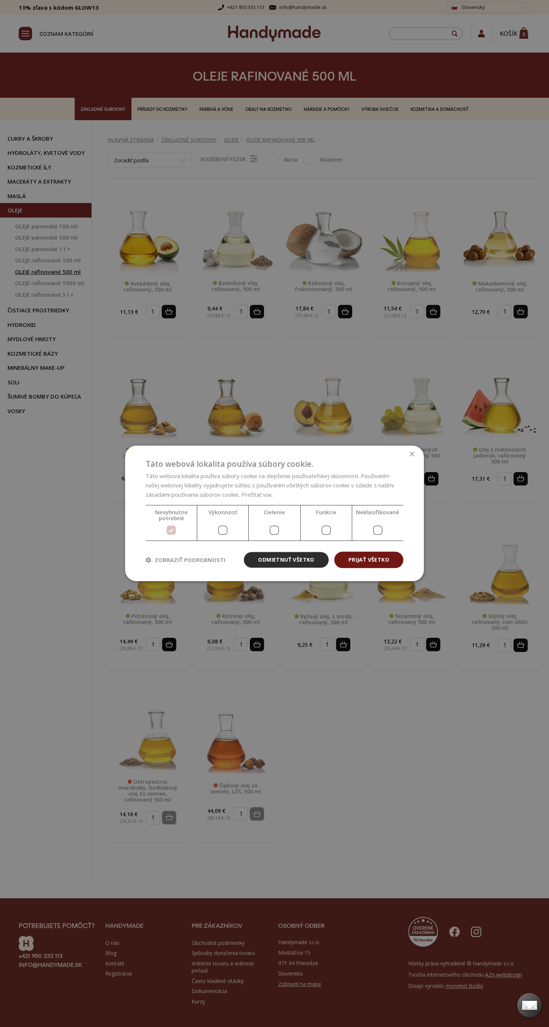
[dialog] (274, 513)
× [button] (412, 454)
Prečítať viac (257, 494)
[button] (186, 560)
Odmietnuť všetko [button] (286, 559)
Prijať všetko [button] (368, 559)
